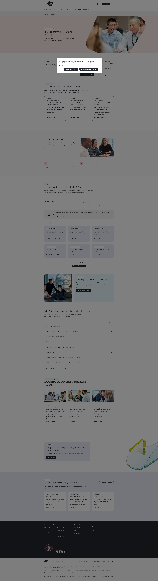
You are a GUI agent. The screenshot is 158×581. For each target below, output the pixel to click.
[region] (79, 65)
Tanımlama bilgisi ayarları (71, 69)
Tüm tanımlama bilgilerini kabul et (89, 69)
